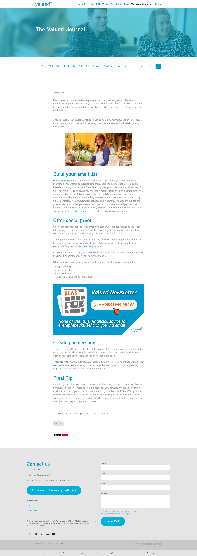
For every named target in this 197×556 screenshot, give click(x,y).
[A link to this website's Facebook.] (29, 534)
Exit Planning (70, 66)
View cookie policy (147, 553)
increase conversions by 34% (86, 246)
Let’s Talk (113, 521)
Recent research (62, 180)
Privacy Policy (106, 514)
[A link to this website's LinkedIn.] (47, 534)
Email (103, 483)
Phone (103, 473)
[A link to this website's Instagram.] (35, 534)
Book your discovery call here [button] (53, 490)
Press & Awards (32, 516)
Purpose (96, 66)
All (43, 66)
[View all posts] (37, 66)
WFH (88, 66)
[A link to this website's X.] (41, 534)
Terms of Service (120, 514)
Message (104, 493)
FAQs (28, 505)
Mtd (51, 66)
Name (103, 463)
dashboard (59, 543)
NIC (80, 66)
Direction (108, 66)
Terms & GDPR (32, 511)
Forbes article (79, 211)
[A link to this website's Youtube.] (53, 534)
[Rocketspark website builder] (147, 544)
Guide (58, 66)
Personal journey (122, 66)
